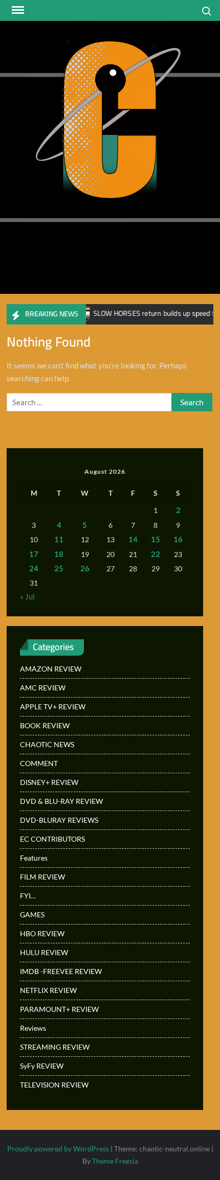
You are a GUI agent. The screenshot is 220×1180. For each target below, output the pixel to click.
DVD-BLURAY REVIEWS (59, 820)
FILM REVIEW (42, 876)
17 (33, 554)
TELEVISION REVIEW (54, 1084)
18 (58, 554)
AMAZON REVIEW (50, 668)
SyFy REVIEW (41, 1065)
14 (133, 539)
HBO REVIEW (42, 933)
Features (34, 857)
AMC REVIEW (42, 687)
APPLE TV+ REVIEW (52, 706)
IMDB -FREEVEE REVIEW (61, 971)
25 (58, 568)
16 (178, 539)
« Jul (27, 596)
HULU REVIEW (44, 952)
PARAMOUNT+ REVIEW (59, 1009)
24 (33, 568)
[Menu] (17, 10)
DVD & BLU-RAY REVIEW (61, 801)
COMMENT (39, 763)
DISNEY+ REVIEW (49, 782)
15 (155, 539)
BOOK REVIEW (45, 725)
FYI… (28, 895)
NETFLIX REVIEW (48, 990)
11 (58, 539)
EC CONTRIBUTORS (52, 839)
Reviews (33, 1028)
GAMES (32, 914)
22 (155, 554)
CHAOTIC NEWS (47, 744)
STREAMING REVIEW (55, 1047)
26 (85, 568)
